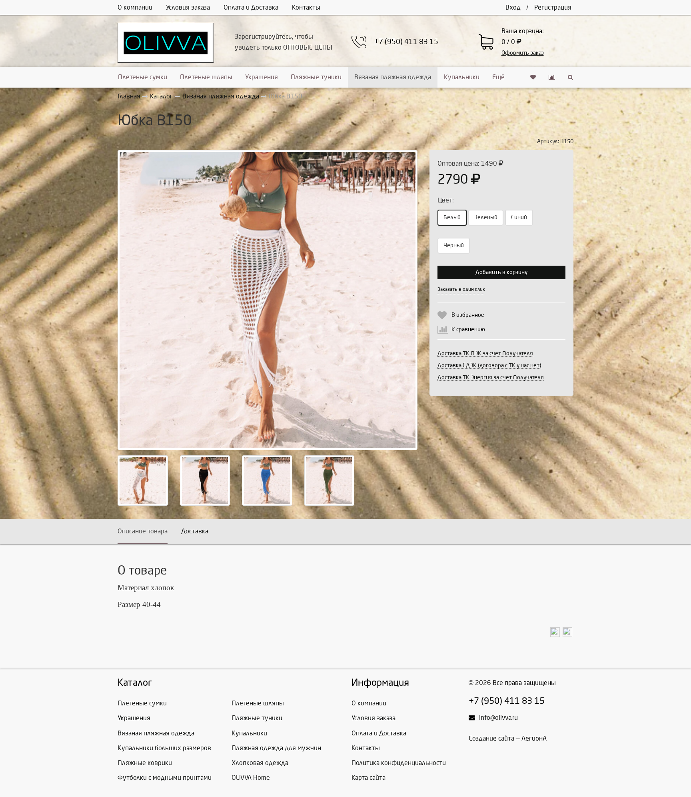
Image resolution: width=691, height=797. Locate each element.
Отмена (523, 289)
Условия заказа (188, 7)
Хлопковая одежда (260, 762)
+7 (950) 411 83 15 (406, 42)
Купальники (461, 77)
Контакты (306, 7)
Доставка (194, 531)
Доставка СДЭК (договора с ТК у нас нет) (489, 365)
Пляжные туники (316, 77)
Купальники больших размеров (164, 748)
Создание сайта (491, 738)
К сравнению (468, 329)
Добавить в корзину (501, 272)
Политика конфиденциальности (398, 762)
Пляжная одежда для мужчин (276, 748)
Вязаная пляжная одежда (392, 77)
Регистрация (552, 7)
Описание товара (143, 531)
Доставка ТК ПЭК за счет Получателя (485, 353)
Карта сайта (368, 777)
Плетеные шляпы (206, 77)
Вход (513, 7)
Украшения (261, 77)
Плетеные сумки (142, 77)
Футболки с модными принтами (165, 777)
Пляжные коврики (145, 762)
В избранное (467, 315)
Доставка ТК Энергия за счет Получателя (490, 377)
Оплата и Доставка (251, 7)
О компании (135, 7)
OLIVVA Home (251, 777)
